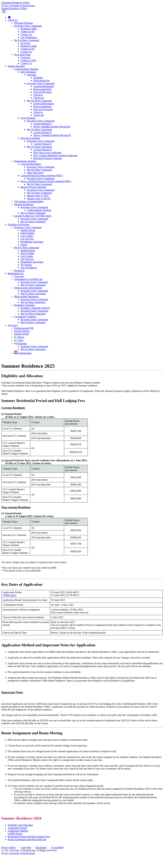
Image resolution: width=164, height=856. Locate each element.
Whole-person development (28, 287)
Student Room (27, 230)
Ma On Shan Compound (26, 40)
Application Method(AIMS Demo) (18, 832)
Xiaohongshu (24, 353)
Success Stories (22, 331)
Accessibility (57, 847)
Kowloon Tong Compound (28, 25)
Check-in (38, 95)
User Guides (26, 236)
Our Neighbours (28, 37)
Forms (23, 244)
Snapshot (31, 74)
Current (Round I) (42, 123)
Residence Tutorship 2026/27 (35, 308)
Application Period (17, 828)
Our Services (27, 239)
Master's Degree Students (33, 187)
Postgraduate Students (25, 161)
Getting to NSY (28, 60)
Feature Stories (21, 334)
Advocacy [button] (13, 325)
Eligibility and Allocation (20, 825)
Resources (19, 270)
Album (20, 337)
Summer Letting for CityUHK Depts (32, 215)
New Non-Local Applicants (47, 152)
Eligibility (38, 77)
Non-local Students (30, 138)
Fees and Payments (43, 109)
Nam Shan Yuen (22, 54)
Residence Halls (28, 28)
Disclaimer (41, 847)
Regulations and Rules (31, 241)
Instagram (22, 343)
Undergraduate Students (26, 69)
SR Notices (26, 264)
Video (20, 340)
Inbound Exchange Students (47, 158)
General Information (43, 86)
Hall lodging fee (41, 80)
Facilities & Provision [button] (18, 224)
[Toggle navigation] (4, 11)
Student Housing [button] (16, 66)
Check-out (38, 97)
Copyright (26, 847)
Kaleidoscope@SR (23, 328)
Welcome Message (23, 23)
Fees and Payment (42, 92)
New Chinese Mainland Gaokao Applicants (55, 155)
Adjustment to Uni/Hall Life (28, 279)
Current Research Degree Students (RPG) (41, 175)
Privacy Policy (8, 847)
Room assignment (42, 89)
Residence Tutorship (24, 305)
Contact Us (26, 34)
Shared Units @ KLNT (39, 198)
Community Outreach (25, 316)
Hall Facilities (27, 233)
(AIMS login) (9, 595)
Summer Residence (24, 204)
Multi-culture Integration (26, 296)
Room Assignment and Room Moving (27, 839)
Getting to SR (27, 31)
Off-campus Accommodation (28, 201)
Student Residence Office (14, 8)
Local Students (28, 118)
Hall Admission (28, 72)
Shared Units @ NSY (38, 195)
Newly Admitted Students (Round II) (52, 135)
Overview (25, 43)
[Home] (9, 17)
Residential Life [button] (16, 273)
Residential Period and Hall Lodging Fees (29, 836)
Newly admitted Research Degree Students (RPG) (45, 181)
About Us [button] (13, 20)
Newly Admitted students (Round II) (51, 126)
